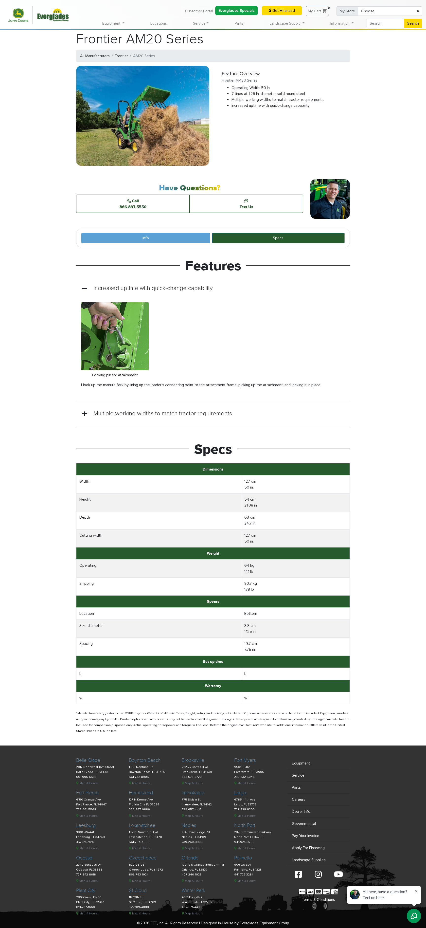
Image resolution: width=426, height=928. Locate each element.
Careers (298, 799)
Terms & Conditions (318, 899)
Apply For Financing (308, 847)
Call (133, 204)
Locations (158, 23)
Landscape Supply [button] (286, 23)
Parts (239, 23)
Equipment (301, 763)
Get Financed (283, 10)
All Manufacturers (95, 56)
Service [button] (199, 23)
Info (145, 238)
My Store (347, 11)
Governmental (304, 823)
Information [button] (340, 23)
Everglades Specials (236, 10)
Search (413, 23)
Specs (278, 238)
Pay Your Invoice (305, 835)
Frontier (121, 56)
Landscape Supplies (309, 859)
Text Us (246, 206)
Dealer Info (301, 811)
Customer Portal (199, 11)
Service (298, 775)
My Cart (318, 10)
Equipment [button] (112, 23)
